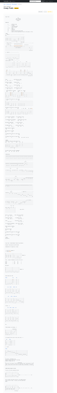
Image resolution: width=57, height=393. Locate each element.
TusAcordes (6, 1)
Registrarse (51, 1)
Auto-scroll (40, 11)
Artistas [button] (13, 1)
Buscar (43, 1)
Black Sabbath (14, 4)
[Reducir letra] (44, 11)
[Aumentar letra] (46, 11)
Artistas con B (8, 4)
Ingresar (47, 1)
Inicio (10, 1)
